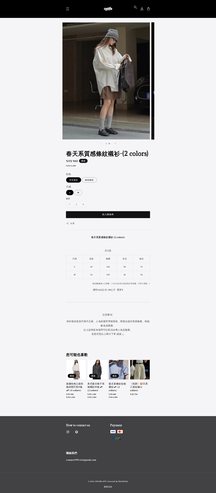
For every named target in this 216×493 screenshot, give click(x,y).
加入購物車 (108, 214)
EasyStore (123, 481)
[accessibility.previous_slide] (101, 143)
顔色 (68, 174)
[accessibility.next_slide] (115, 143)
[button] (135, 7)
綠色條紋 (89, 179)
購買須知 (108, 487)
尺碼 (68, 186)
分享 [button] (72, 223)
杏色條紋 (73, 179)
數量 (68, 198)
